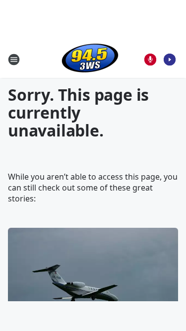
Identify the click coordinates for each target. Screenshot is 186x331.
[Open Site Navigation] (14, 60)
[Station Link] (90, 59)
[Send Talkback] (150, 60)
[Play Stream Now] (170, 60)
